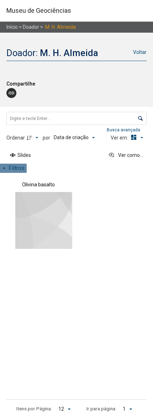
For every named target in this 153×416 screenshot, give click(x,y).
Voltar (140, 52)
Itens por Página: (34, 408)
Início (12, 27)
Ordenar (15, 138)
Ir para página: (101, 408)
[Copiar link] (11, 93)
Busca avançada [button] (124, 129)
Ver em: (120, 138)
